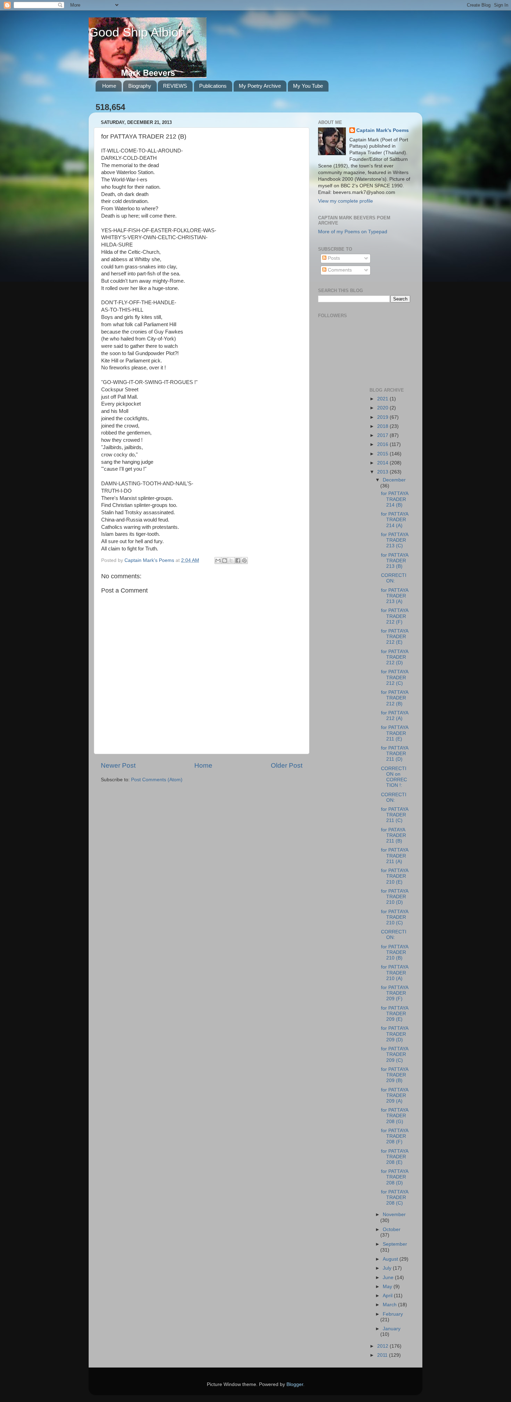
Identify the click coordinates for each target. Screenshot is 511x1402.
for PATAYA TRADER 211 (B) (393, 835)
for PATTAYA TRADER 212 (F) (394, 616)
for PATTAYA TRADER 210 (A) (394, 972)
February (393, 1314)
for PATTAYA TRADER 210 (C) (394, 917)
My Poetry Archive (260, 86)
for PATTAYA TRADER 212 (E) (394, 636)
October (391, 1229)
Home (109, 86)
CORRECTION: (393, 578)
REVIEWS (175, 86)
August (391, 1259)
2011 (383, 1355)
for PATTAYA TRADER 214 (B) (394, 499)
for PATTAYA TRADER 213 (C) (394, 540)
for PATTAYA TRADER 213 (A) (394, 596)
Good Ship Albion (137, 32)
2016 (383, 444)
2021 (383, 398)
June (389, 1277)
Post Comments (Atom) (156, 779)
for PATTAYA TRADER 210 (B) (394, 952)
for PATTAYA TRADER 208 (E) (394, 1157)
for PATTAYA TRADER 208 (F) (394, 1136)
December (394, 480)
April (388, 1295)
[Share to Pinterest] (244, 560)
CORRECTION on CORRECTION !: (394, 777)
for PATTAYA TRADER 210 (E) (394, 876)
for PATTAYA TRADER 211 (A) (394, 855)
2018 (383, 426)
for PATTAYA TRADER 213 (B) (394, 561)
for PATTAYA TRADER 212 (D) (394, 657)
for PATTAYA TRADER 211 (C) (394, 815)
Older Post (286, 765)
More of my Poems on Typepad (352, 231)
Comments (339, 270)
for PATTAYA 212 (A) (394, 715)
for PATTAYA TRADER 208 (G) (394, 1115)
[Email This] (217, 560)
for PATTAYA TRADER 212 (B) (394, 698)
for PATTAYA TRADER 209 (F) (394, 993)
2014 (383, 462)
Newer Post (118, 765)
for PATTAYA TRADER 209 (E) (394, 1013)
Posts (333, 258)
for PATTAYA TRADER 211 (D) (394, 753)
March (390, 1304)
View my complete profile (345, 201)
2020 (383, 407)
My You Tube (308, 86)
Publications (213, 86)
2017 (383, 435)
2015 (383, 453)
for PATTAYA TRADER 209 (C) (394, 1054)
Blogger (294, 1384)
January (391, 1328)
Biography (139, 86)
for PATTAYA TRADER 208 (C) (394, 1197)
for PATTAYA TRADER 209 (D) (394, 1034)
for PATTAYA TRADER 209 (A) (394, 1095)
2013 (383, 472)
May (388, 1286)
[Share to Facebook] (237, 560)
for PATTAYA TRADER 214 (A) (394, 519)
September (395, 1244)
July (388, 1268)
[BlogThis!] (224, 560)
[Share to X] (231, 560)
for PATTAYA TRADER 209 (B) (394, 1075)
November (394, 1214)
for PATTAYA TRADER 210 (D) (394, 896)
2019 (383, 417)
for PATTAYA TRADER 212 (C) (394, 677)
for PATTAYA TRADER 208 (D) (394, 1177)
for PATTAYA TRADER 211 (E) (394, 733)
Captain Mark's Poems (382, 130)
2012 (383, 1346)
